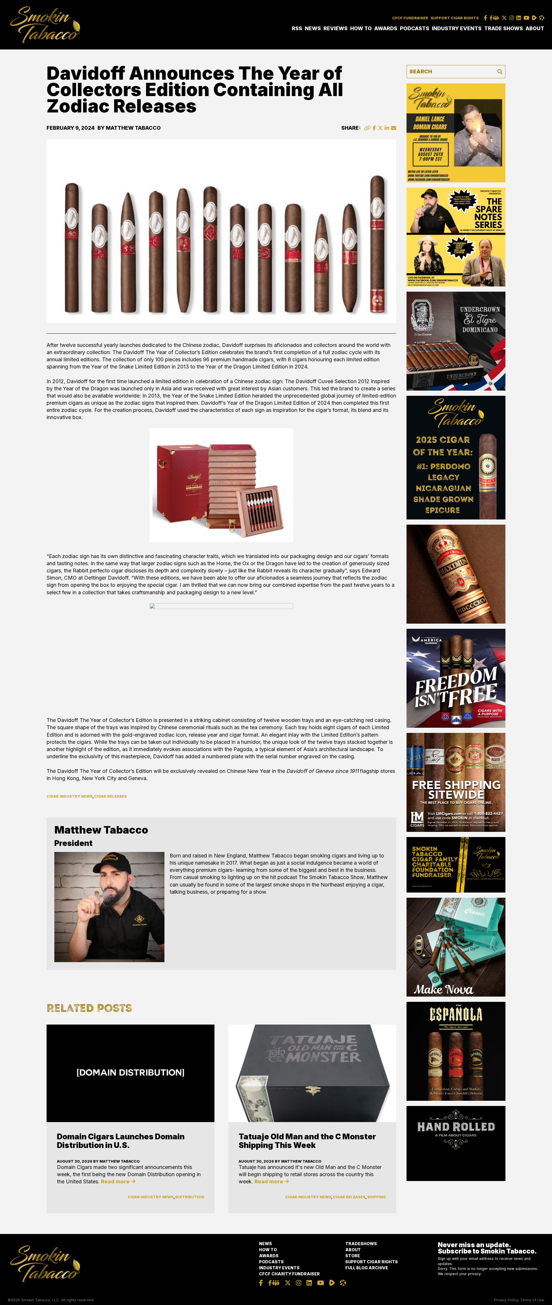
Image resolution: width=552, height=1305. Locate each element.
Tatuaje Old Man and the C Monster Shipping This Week (307, 1141)
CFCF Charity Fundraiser (289, 1273)
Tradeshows (361, 1243)
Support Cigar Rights (455, 18)
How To (361, 28)
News (313, 28)
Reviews (335, 28)
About (535, 28)
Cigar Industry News (70, 796)
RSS (297, 28)
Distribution (189, 1197)
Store (352, 1255)
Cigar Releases (110, 796)
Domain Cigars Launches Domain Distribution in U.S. (121, 1141)
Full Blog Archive (366, 1267)
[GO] (500, 71)
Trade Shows (503, 28)
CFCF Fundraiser (410, 18)
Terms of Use (532, 1300)
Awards (385, 28)
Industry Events (457, 28)
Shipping (376, 1197)
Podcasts (414, 28)
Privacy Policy (506, 1300)
